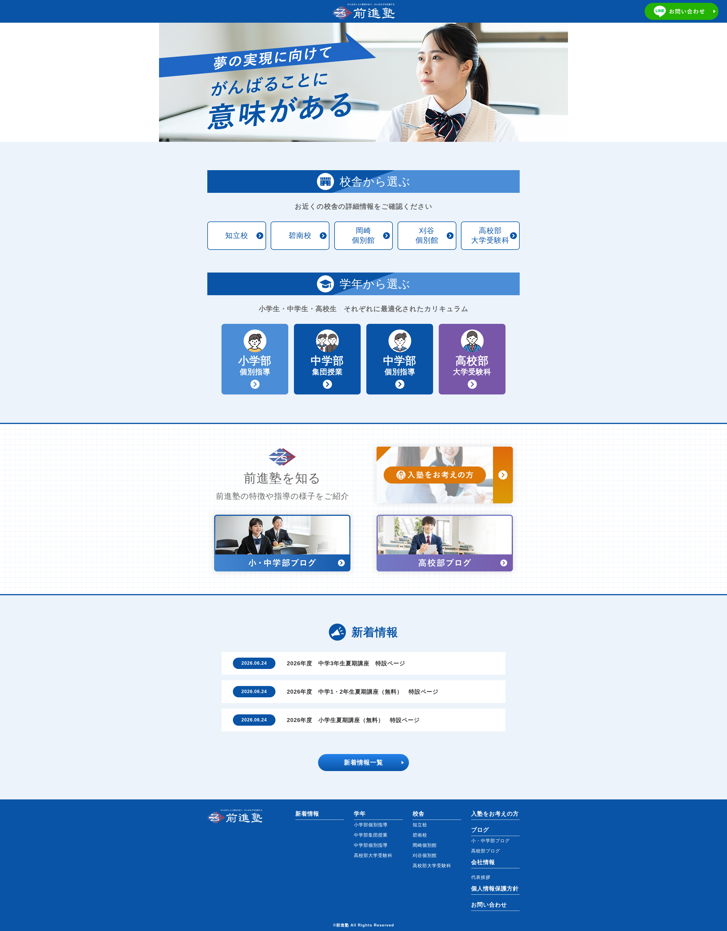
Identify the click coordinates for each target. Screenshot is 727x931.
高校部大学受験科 (490, 235)
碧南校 (300, 235)
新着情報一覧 (363, 762)
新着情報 (307, 813)
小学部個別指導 (371, 824)
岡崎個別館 (363, 235)
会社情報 (483, 862)
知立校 (236, 235)
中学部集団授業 (371, 835)
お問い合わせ (489, 905)
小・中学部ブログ (490, 840)
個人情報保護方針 (495, 888)
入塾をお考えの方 (495, 813)
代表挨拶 (480, 877)
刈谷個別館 (426, 235)
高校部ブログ (485, 850)
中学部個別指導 (371, 845)
